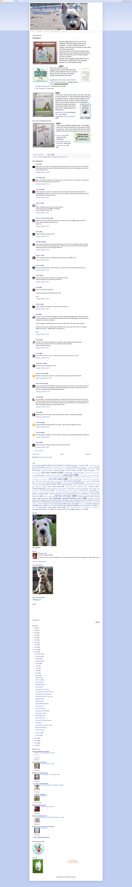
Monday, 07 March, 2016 (42, 347)
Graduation (49, 505)
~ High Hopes (67, 475)
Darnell (38, 397)
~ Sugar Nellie (70, 488)
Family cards (70, 504)
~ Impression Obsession (44, 477)
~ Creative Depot (87, 470)
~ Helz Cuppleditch (55, 475)
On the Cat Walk (39, 680)
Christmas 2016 (72, 500)
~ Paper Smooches (51, 483)
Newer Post (36, 454)
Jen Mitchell (39, 241)
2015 (35, 738)
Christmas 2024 (94, 502)
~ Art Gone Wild (70, 467)
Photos (59, 507)
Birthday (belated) (47, 496)
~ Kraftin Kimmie (85, 477)
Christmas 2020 (51, 502)
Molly (72, 505)
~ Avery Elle (96, 467)
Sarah (37, 231)
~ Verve (72, 492)
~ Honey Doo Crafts (92, 475)
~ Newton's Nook (39, 483)
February (38, 732)
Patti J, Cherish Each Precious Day (44, 826)
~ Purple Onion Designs (62, 484)
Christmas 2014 (48, 500)
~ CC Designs (79, 468)
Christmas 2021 (62, 502)
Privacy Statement (55, 31)
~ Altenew (56, 467)
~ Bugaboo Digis (46, 468)
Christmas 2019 (39, 502)
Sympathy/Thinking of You (41, 509)
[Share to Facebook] (52, 154)
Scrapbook (95, 507)
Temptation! (38, 722)
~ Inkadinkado (55, 477)
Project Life (70, 507)
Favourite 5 (82, 503)
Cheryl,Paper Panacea (40, 762)
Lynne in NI (43, 553)
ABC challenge (40, 88)
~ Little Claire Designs (73, 479)
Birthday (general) (83, 496)
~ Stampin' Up (91, 486)
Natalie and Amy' (60, 112)
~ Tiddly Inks (81, 490)
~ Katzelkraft (40, 156)
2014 (35, 740)
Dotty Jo (76, 41)
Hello (56, 505)
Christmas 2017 (83, 500)
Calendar (45, 498)
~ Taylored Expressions (45, 490)
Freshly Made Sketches (65, 80)
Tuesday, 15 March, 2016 (42, 437)
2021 (35, 640)
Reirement (78, 507)
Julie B (38, 275)
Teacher (56, 509)
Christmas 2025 (36, 503)
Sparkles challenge (41, 86)
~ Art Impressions (81, 467)
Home (32, 31)
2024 (35, 632)
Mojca (37, 412)
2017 (35, 649)
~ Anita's (62, 467)
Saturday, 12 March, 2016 (43, 406)
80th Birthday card (40, 715)
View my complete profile (39, 561)
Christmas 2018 (95, 500)
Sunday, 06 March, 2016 (42, 197)
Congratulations (46, 503)
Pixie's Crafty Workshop (41, 773)
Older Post (88, 454)
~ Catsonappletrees (68, 468)
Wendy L (38, 255)
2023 (35, 635)
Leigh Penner (40, 363)
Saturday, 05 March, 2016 (43, 172)
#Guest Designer (37, 465)
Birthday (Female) (63, 496)
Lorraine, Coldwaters (40, 794)
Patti (37, 314)
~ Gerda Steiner (77, 472)
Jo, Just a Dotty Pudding (41, 783)
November (39, 656)
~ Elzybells (67, 472)
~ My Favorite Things (70, 481)
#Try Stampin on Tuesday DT (78, 465)
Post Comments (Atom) (46, 457)
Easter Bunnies (39, 706)
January (38, 735)
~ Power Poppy (42, 484)
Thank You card (66, 509)
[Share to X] (50, 154)
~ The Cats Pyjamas (59, 490)
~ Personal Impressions (89, 483)
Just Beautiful (43, 828)
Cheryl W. (38, 189)
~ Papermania (64, 483)
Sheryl (38, 339)
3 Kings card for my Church (47, 806)
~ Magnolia (94, 479)
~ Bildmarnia (38, 468)
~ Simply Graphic (69, 486)
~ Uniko (51, 492)
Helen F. (38, 304)
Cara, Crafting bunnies (40, 816)
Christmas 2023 (85, 502)
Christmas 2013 (36, 500)
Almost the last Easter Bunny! (43, 694)
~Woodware (65, 493)
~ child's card (89, 468)
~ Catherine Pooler (57, 468)
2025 (35, 630)
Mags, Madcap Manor (40, 805)
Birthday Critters (39, 699)
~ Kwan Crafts (94, 477)
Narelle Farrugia (40, 373)
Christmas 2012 (92, 498)
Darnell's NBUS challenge (58, 82)
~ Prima (51, 484)
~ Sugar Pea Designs (81, 488)
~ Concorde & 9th (57, 470)
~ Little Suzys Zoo (86, 479)
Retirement (86, 507)
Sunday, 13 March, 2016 (42, 427)
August (38, 663)
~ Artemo (89, 467)
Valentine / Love (80, 509)
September (39, 661)
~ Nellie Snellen (95, 481)
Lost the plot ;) (39, 687)
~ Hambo (46, 475)
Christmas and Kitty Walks (42, 711)
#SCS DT (64, 465)
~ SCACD (97, 484)
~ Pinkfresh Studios (92, 465)
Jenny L (38, 203)
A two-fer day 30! (39, 730)
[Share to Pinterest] (53, 154)
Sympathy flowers (40, 684)
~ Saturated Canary (88, 484)
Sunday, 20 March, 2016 (42, 447)
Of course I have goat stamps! (43, 720)
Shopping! (46, 31)
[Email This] (48, 154)
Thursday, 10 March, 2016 (43, 391)
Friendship (90, 504)
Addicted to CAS (61, 145)
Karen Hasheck (40, 383)
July (37, 666)
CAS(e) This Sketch (69, 116)
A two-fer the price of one (42, 689)
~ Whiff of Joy (92, 492)
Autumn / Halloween (91, 493)
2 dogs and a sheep (40, 713)
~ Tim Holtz (91, 490)
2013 (35, 743)
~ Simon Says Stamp (53, 486)
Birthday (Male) (47, 156)
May (37, 670)
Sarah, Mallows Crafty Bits (41, 751)
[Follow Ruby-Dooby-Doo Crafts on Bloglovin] (36, 600)
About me (64, 31)
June (37, 668)
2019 (35, 644)
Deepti (38, 442)
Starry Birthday (39, 701)
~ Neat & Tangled (85, 481)
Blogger (73, 877)
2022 (35, 637)
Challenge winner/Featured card (59, 156)
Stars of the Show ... (40, 718)
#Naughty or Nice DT (51, 465)
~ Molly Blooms (57, 481)
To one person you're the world (43, 725)
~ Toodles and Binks (42, 492)
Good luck (41, 505)
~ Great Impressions (95, 472)
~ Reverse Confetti (76, 484)
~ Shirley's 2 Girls (39, 486)
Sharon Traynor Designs (43, 218)
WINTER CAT (43, 795)
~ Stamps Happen (61, 488)
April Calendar (39, 682)
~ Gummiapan (38, 475)
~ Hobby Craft (82, 475)
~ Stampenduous (80, 486)
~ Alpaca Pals (48, 467)
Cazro (37, 353)
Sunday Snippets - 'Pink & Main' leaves (50, 774)
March (37, 675)
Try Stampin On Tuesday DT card (44, 691)
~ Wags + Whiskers (81, 492)
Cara (37, 164)
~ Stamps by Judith (50, 488)
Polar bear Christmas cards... (47, 763)
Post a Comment (38, 450)
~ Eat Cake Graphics (49, 473)
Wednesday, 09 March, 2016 (43, 378)
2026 (35, 628)
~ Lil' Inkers (42, 479)
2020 (35, 642)
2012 (35, 745)
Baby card (35, 496)
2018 (35, 647)
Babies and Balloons (41, 727)
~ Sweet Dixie (91, 488)
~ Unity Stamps (64, 492)
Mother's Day (81, 505)
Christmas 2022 (73, 502)
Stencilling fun (39, 677)
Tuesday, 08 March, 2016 (42, 368)
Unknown (38, 422)
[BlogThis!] (49, 154)
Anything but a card (77, 493)
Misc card (63, 505)
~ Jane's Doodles (65, 477)
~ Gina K (86, 472)
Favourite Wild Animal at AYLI (47, 752)
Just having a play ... (40, 708)
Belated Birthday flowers (42, 703)
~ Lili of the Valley (54, 479)
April (37, 673)
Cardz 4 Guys (60, 135)
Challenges (39, 31)
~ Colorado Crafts (44, 470)
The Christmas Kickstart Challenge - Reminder (52, 785)
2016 (35, 652)
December (39, 654)
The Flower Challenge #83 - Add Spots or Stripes (52, 817)
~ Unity (56, 492)
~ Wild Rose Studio (53, 493)
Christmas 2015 (60, 500)
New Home (91, 505)
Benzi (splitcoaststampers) (41, 837)
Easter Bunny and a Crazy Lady (44, 696)
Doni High (39, 177)
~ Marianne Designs (47, 481)
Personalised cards (45, 507)
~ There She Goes (71, 490)
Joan (37, 287)
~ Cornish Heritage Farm (72, 470)
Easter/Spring (58, 504)
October (38, 658)
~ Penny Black (75, 483)
